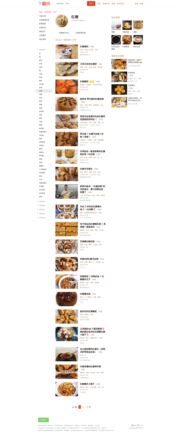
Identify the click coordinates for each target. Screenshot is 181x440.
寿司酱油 (42, 193)
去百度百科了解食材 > (78, 20)
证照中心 (104, 428)
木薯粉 (98, 262)
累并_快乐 (83, 127)
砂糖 (40, 87)
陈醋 (40, 108)
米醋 (40, 121)
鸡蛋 (99, 122)
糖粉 (40, 81)
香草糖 (41, 186)
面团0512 (83, 145)
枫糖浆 (41, 166)
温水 (100, 244)
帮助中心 (77, 425)
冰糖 (40, 74)
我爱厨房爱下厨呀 (85, 177)
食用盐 (103, 195)
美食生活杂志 (42, 425)
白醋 (40, 94)
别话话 (130, 94)
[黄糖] (138, 25)
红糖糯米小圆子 (87, 384)
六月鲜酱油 (43, 169)
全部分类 (42, 16)
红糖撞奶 (84, 46)
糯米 (81, 297)
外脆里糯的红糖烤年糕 (90, 366)
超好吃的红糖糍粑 (88, 311)
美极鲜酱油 (43, 183)
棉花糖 (41, 128)
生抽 (40, 63)
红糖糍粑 (84, 81)
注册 (141, 3)
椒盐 (40, 101)
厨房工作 (50, 425)
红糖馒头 (131, 85)
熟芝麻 (100, 67)
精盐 (40, 138)
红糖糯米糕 (85, 294)
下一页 (88, 407)
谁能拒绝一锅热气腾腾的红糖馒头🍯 (135, 61)
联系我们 (43, 420)
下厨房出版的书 (68, 425)
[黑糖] (116, 25)
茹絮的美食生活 (85, 55)
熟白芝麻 (105, 387)
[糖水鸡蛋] (138, 39)
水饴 (40, 179)
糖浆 (40, 118)
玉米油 (101, 230)
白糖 (40, 67)
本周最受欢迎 (44, 20)
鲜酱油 (41, 152)
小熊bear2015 (84, 90)
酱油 (40, 60)
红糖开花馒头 (86, 169)
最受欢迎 (67, 40)
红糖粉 (90, 140)
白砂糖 (41, 84)
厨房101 (42, 31)
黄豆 (91, 314)
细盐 (40, 196)
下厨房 (44, 4)
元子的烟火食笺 (133, 66)
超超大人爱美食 (85, 319)
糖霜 (40, 149)
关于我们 (97, 425)
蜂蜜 (40, 125)
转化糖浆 (42, 172)
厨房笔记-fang (84, 162)
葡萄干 (89, 297)
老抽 (40, 77)
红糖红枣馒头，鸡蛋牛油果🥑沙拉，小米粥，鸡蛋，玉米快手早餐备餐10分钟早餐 (135, 99)
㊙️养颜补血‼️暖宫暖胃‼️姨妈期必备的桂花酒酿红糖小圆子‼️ (92, 332)
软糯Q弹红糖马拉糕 (89, 259)
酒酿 (104, 338)
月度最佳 (42, 35)
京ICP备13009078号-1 (74, 428)
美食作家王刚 (84, 200)
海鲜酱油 (42, 142)
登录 (136, 3)
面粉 (81, 67)
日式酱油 (42, 190)
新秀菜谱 (42, 24)
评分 (74, 40)
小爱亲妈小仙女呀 (85, 110)
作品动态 (120, 3)
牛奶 (96, 50)
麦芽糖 (41, 111)
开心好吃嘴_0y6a (85, 360)
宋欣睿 (82, 72)
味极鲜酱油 (43, 132)
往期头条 (42, 27)
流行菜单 (42, 39)
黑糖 (40, 162)
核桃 (99, 297)
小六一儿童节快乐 (85, 217)
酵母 (85, 172)
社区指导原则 (58, 425)
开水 (85, 67)
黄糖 (40, 159)
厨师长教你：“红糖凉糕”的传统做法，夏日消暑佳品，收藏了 (92, 189)
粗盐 (40, 176)
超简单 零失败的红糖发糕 (92, 99)
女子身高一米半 (133, 81)
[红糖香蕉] (127, 39)
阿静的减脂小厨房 (85, 235)
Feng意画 (83, 392)
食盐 (40, 98)
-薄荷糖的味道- (84, 377)
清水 (81, 50)
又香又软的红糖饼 (88, 64)
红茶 (85, 157)
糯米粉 (82, 230)
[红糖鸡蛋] (127, 25)
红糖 (40, 91)
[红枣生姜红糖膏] (116, 39)
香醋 (40, 104)
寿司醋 (41, 145)
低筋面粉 (105, 122)
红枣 (81, 157)
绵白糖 (41, 135)
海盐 (40, 115)
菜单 (113, 3)
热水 (94, 172)
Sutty (81, 302)
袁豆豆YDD (131, 104)
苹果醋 (41, 155)
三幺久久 (82, 267)
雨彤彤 (82, 343)
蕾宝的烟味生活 (85, 287)
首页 (99, 3)
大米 (81, 195)
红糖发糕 (131, 73)
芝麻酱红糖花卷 (87, 241)
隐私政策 (90, 425)
